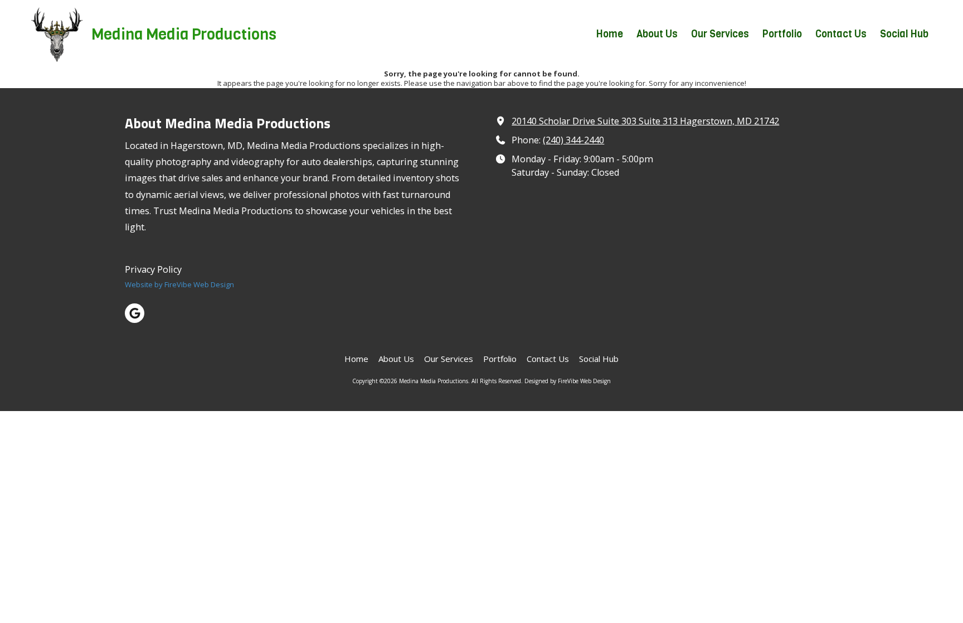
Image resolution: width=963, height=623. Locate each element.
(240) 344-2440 (573, 140)
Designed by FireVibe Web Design (567, 381)
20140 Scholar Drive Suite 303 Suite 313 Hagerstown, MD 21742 (645, 121)
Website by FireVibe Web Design (179, 284)
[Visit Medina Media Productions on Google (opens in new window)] (134, 313)
